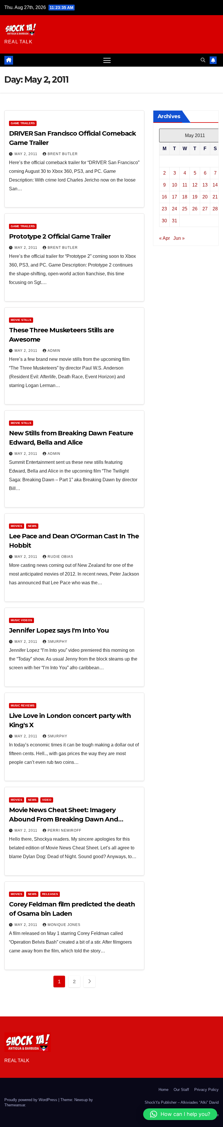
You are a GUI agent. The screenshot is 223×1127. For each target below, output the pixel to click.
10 (174, 184)
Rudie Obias (60, 557)
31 (174, 220)
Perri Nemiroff (64, 830)
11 (184, 184)
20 (205, 196)
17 (174, 196)
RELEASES (50, 894)
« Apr (164, 238)
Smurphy (57, 642)
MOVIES (16, 526)
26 (194, 208)
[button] (203, 60)
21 (215, 196)
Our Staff (181, 1089)
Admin (54, 351)
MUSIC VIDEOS (21, 620)
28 (215, 208)
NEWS (32, 526)
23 (164, 208)
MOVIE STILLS (21, 320)
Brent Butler (63, 154)
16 (164, 196)
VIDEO (46, 799)
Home (163, 1089)
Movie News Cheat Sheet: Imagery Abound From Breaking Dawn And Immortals (63, 819)
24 (174, 208)
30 (164, 220)
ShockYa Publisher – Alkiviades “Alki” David (182, 1102)
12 (194, 184)
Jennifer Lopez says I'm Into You (59, 630)
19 (194, 196)
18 (184, 196)
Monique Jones (64, 925)
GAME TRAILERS (23, 123)
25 (184, 208)
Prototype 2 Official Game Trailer (60, 236)
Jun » (179, 238)
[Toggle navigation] (107, 60)
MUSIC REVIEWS (23, 705)
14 (215, 184)
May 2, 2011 (27, 154)
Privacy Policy (206, 1089)
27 (205, 208)
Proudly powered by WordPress (31, 1100)
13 (205, 184)
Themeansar (14, 1105)
